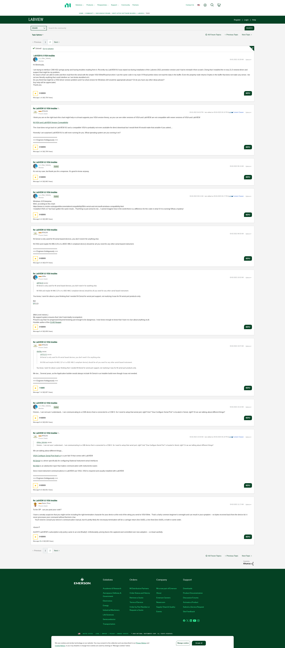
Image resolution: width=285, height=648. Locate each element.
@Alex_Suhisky (42, 442)
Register (237, 20)
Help (254, 20)
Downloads (187, 588)
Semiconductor (109, 619)
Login (246, 20)
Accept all (198, 643)
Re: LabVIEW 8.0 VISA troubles (45, 108)
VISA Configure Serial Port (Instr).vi (47, 456)
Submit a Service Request (193, 607)
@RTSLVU (40, 283)
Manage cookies (122, 634)
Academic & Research (112, 588)
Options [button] (248, 59)
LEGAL (97, 634)
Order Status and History (140, 593)
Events (159, 611)
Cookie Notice (60, 645)
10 (40, 541)
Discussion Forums (103, 13)
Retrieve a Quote (136, 597)
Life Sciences (108, 614)
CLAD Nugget (55, 322)
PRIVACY (112, 634)
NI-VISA (36, 466)
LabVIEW (141, 13)
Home (81, 13)
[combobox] (145, 28)
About (158, 593)
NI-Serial (36, 461)
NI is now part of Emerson (166, 588)
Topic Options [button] (37, 35)
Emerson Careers (163, 597)
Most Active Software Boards (124, 13)
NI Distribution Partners (139, 588)
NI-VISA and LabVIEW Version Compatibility (50, 122)
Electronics (107, 600)
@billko (39, 351)
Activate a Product (190, 602)
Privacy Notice (141, 643)
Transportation (109, 624)
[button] (35, 93)
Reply (248, 93)
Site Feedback (189, 611)
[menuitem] (79, 5)
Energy (106, 605)
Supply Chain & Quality (165, 607)
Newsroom (160, 602)
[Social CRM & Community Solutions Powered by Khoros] (248, 563)
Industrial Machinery (111, 610)
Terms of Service (136, 602)
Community (89, 13)
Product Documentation (193, 593)
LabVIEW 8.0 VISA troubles (44, 55)
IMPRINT (104, 634)
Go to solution (48, 49)
